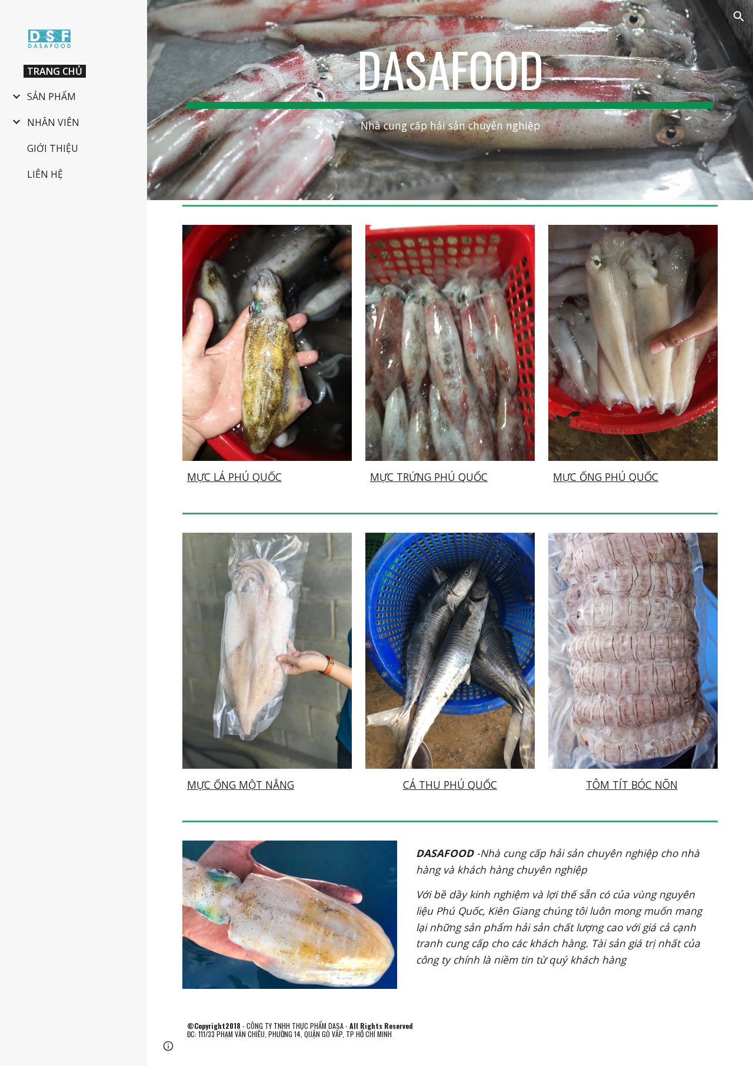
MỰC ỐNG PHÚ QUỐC (605, 477)
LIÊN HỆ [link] (45, 174)
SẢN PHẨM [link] (51, 96)
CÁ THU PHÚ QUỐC (450, 785)
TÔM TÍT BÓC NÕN (632, 785)
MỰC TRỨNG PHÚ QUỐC (429, 477)
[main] (450, 100)
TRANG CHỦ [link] (54, 71)
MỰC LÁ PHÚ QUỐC (234, 477)
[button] (739, 16)
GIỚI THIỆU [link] (52, 148)
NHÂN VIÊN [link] (53, 122)
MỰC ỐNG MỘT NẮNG (240, 785)
